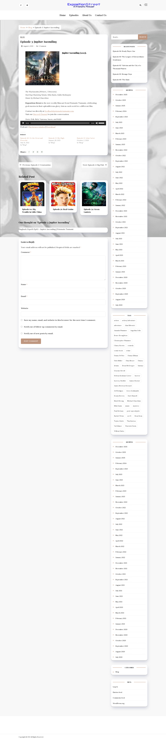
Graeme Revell (119, 371)
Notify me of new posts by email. (38, 333)
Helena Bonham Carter (122, 376)
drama (116, 366)
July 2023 (119, 122)
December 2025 (121, 95)
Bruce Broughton (120, 335)
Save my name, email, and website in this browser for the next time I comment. (60, 320)
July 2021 (119, 239)
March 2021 (120, 261)
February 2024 (121, 111)
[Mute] (97, 123)
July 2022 (119, 172)
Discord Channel (40, 114)
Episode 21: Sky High (56, 138)
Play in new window (36, 127)
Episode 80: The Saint (121, 80)
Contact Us (100, 15)
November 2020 (121, 283)
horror (137, 376)
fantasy (140, 366)
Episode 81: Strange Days (122, 74)
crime (128, 351)
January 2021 (120, 272)
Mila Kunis (118, 406)
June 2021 (119, 244)
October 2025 (121, 100)
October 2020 (121, 288)
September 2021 (122, 228)
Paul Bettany (118, 411)
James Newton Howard (122, 386)
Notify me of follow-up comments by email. (43, 327)
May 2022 (119, 183)
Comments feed (119, 698)
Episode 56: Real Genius (63, 209)
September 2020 (122, 294)
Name (24, 284)
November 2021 (121, 216)
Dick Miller (118, 361)
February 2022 (121, 200)
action (116, 320)
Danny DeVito (119, 356)
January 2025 (120, 106)
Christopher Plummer (122, 341)
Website (24, 308)
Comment (26, 252)
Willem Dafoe (119, 431)
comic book (118, 351)
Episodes (73, 15)
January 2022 (120, 205)
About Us (86, 15)
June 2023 (119, 128)
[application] (63, 123)
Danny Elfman (133, 356)
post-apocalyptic (133, 411)
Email (24, 296)
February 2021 (121, 266)
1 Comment (42, 46)
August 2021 (120, 233)
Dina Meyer (130, 361)
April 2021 (119, 255)
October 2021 (121, 222)
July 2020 (119, 305)
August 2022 (120, 167)
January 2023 (120, 144)
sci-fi (129, 416)
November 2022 (121, 150)
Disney (140, 361)
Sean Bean (138, 416)
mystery (136, 406)
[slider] (102, 123)
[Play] (23, 123)
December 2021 (121, 211)
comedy (130, 346)
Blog (22, 37)
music (127, 406)
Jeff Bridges (118, 391)
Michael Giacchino (134, 401)
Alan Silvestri (130, 325)
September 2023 (122, 117)
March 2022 (120, 194)
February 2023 (121, 139)
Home (63, 15)
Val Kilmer (118, 426)
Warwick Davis (130, 426)
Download (51, 127)
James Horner (134, 381)
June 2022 (119, 178)
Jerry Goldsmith (132, 391)
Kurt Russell (132, 396)
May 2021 (119, 250)
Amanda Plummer (120, 330)
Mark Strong (119, 401)
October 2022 (121, 156)
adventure (118, 325)
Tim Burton (131, 421)
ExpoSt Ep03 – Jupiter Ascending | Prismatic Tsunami (50, 229)
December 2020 (121, 277)
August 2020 (120, 300)
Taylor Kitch (119, 421)
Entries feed (117, 692)
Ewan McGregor (128, 366)
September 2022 (122, 161)
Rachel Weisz (119, 416)
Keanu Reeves (119, 396)
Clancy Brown (119, 346)
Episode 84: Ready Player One (124, 51)
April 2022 (119, 189)
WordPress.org (118, 703)
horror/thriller (120, 381)
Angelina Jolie (135, 330)
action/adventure (128, 320)
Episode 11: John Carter (86, 138)
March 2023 (120, 133)
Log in (115, 687)
